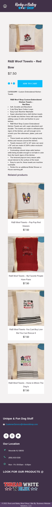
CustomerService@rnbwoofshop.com (22, 424)
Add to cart (30, 84)
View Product (26, 204)
